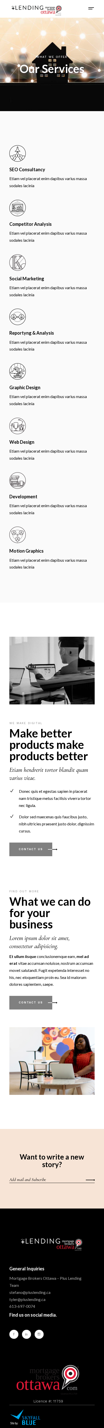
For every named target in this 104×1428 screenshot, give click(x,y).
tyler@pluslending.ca (27, 1299)
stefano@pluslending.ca (29, 1292)
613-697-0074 (22, 1306)
